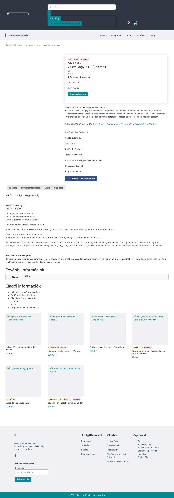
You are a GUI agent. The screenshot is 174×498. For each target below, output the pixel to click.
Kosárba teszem (78, 94)
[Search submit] (49, 13)
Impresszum (112, 450)
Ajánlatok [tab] (58, 187)
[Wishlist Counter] (140, 23)
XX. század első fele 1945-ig (142, 124)
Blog (152, 35)
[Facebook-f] (15, 455)
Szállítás (85, 445)
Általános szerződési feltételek (116, 455)
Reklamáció (112, 441)
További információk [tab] (31, 187)
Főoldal (103, 35)
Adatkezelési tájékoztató (118, 461)
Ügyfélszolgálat (114, 445)
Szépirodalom (21, 45)
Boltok (129, 35)
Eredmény (54, 18)
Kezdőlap (9, 45)
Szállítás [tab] (13, 187)
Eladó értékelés (88, 454)
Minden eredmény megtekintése (65, 23)
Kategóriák (116, 35)
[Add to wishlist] (90, 94)
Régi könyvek (99, 124)
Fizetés (84, 450)
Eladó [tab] (47, 187)
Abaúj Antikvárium (26, 295)
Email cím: (20, 468)
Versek (32, 45)
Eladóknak (142, 35)
